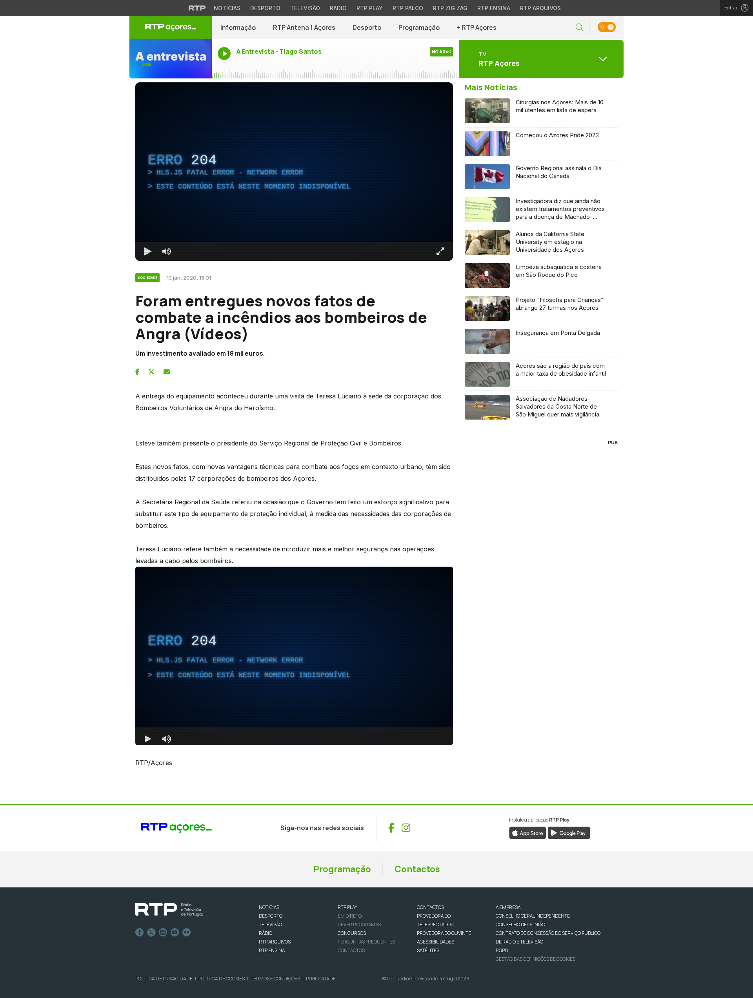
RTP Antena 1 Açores (304, 27)
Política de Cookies (221, 978)
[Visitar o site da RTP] (197, 8)
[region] (294, 171)
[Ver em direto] (170, 58)
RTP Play (369, 8)
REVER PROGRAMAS (359, 924)
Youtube (175, 932)
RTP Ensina (493, 8)
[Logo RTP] (169, 909)
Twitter (151, 932)
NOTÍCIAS (269, 907)
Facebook (139, 932)
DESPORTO (270, 916)
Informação (238, 27)
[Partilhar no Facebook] (137, 371)
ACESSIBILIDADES (435, 941)
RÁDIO (265, 933)
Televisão (305, 8)
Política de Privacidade (164, 978)
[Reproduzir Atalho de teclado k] (147, 251)
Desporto (265, 8)
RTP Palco (408, 8)
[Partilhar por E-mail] (167, 371)
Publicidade (321, 978)
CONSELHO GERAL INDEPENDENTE (533, 916)
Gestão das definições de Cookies (535, 959)
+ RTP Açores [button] (477, 27)
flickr (186, 932)
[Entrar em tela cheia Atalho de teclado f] (440, 251)
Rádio (338, 8)
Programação (419, 27)
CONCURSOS (352, 933)
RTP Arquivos (540, 8)
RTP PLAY (347, 907)
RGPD (502, 950)
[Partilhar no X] (151, 371)
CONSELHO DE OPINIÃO (520, 924)
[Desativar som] (166, 251)
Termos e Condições (275, 978)
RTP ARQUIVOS (275, 941)
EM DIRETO (350, 916)
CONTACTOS (430, 907)
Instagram (163, 932)
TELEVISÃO (270, 924)
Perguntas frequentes (366, 941)
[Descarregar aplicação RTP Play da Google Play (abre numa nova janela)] (568, 832)
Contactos (417, 869)
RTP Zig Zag (450, 8)
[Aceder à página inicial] (170, 27)
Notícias (227, 8)
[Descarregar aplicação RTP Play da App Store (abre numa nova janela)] (527, 832)
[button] (580, 27)
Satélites (428, 950)
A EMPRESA (508, 907)
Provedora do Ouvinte (444, 933)
